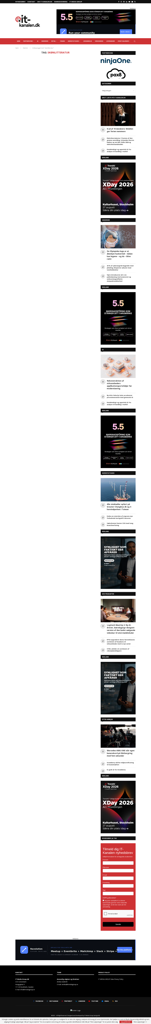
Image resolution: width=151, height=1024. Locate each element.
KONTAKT (31, 2)
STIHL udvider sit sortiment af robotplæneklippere (118, 650)
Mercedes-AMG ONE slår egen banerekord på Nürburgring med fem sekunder (120, 753)
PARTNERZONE (28, 41)
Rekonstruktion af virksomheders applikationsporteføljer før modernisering (119, 385)
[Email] (132, 1)
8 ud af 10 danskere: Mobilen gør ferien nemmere (120, 130)
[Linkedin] (126, 1)
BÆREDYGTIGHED (73, 41)
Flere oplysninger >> (140, 1022)
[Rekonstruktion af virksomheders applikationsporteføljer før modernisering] (118, 366)
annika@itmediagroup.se (70, 984)
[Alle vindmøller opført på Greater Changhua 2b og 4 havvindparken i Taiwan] (118, 489)
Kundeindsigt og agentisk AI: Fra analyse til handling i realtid (119, 150)
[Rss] (135, 1)
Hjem (17, 48)
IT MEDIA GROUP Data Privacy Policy (110, 979)
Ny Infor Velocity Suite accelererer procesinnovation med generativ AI (120, 396)
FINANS (62, 41)
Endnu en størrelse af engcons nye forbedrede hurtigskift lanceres (120, 517)
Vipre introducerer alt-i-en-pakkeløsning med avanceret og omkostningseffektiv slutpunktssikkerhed (119, 278)
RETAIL (53, 41)
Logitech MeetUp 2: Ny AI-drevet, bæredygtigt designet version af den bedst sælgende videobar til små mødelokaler (121, 629)
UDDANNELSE (87, 41)
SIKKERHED (44, 41)
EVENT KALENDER (123, 41)
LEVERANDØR (110, 41)
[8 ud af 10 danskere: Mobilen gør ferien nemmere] (118, 114)
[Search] (135, 41)
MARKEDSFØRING (60, 2)
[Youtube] (129, 1)
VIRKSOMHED (99, 41)
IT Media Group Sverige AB (92, 1015)
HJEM (18, 41)
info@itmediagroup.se (27, 990)
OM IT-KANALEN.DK (44, 2)
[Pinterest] (124, 1)
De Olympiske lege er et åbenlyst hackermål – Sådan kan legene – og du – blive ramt (120, 255)
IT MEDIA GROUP (75, 2)
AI (37, 41)
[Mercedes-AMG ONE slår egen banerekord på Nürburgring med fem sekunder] (118, 736)
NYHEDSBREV (20, 2)
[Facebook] (118, 1)
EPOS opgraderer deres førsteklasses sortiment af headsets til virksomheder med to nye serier (121, 642)
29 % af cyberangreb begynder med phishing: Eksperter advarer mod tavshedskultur (120, 268)
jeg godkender (126, 1022)
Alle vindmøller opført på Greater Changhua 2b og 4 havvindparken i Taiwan (119, 507)
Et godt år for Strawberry (116, 770)
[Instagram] (121, 1)
